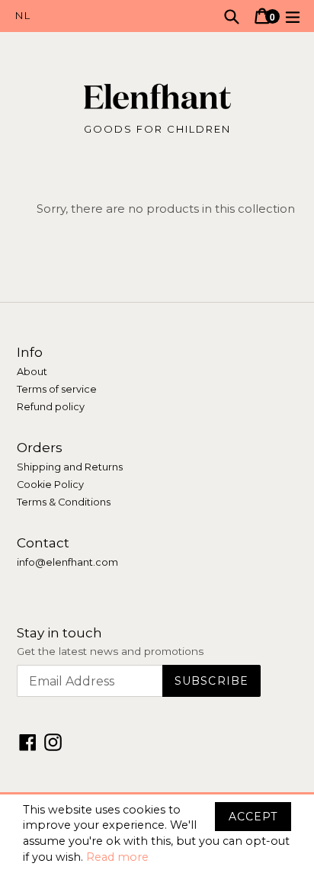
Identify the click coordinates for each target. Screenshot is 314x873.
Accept (253, 816)
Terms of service (57, 389)
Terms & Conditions (64, 502)
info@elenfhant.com (67, 562)
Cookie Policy (50, 484)
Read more (117, 857)
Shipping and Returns (70, 467)
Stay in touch (59, 632)
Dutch (86, 16)
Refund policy (51, 406)
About (32, 371)
